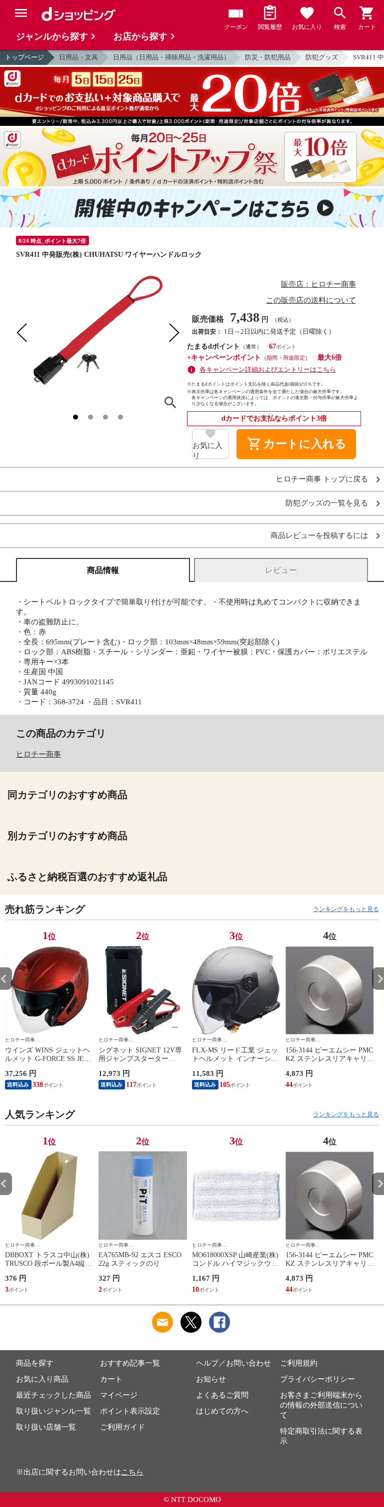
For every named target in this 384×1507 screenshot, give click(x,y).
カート (111, 1379)
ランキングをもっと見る (346, 909)
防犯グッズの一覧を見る (327, 503)
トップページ (24, 57)
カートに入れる (296, 444)
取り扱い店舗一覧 (46, 1427)
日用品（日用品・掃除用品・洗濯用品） (171, 57)
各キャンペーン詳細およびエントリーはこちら (268, 369)
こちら (132, 1472)
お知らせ (211, 1379)
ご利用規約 (299, 1363)
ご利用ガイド (122, 1427)
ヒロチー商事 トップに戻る (322, 479)
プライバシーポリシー (317, 1379)
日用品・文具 (78, 57)
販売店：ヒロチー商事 (318, 284)
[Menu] (21, 13)
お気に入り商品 (42, 1379)
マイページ (119, 1395)
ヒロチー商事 (38, 754)
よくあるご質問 (222, 1395)
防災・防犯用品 (267, 57)
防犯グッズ (322, 57)
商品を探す (35, 1363)
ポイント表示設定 (130, 1411)
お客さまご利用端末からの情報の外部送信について (321, 1405)
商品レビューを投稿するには (319, 535)
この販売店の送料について (311, 300)
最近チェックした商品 (53, 1395)
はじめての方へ (222, 1411)
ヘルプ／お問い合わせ (233, 1363)
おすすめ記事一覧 (130, 1363)
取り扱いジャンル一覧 (53, 1411)
